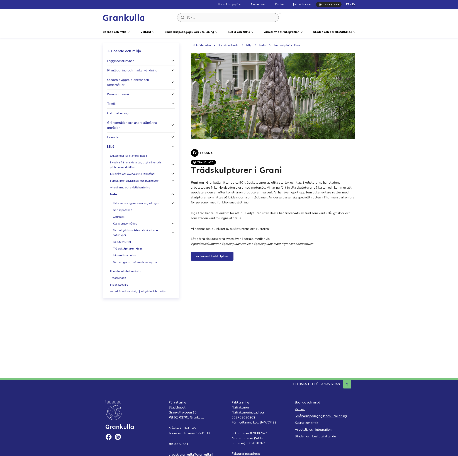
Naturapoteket (122, 210)
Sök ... (280, 13)
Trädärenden (118, 278)
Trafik (111, 104)
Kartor (279, 4)
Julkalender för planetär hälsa (128, 156)
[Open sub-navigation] (129, 31)
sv (353, 4)
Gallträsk (119, 217)
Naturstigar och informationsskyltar (135, 262)
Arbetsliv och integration (281, 32)
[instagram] (118, 437)
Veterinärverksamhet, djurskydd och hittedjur (138, 291)
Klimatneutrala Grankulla (125, 271)
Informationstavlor (124, 255)
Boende (112, 137)
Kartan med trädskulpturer (212, 256)
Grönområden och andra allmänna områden (132, 125)
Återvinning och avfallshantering (130, 188)
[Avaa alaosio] (172, 61)
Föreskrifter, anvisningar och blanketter (134, 181)
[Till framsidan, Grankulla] (123, 17)
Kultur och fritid (239, 32)
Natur (114, 194)
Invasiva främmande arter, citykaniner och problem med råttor (135, 165)
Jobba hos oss (302, 4)
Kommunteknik (118, 94)
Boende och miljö (114, 32)
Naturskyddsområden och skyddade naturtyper (135, 232)
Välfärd (145, 32)
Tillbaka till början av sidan (316, 384)
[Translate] (329, 4)
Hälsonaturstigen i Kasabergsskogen (136, 203)
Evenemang (258, 4)
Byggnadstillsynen (120, 61)
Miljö (110, 146)
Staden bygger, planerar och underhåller (128, 82)
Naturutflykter (122, 242)
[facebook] (109, 437)
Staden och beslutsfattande (332, 32)
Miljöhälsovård (119, 285)
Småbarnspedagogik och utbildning (189, 32)
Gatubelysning (118, 113)
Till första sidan (201, 45)
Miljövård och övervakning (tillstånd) (132, 174)
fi (347, 4)
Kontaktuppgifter (230, 4)
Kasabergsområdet (125, 224)
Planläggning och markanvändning (132, 70)
